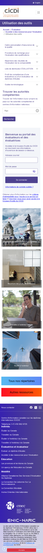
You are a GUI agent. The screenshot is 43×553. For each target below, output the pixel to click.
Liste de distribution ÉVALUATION (19, 69)
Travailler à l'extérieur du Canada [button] (15, 443)
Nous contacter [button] (7, 407)
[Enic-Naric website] (21, 521)
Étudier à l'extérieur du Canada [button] (14, 439)
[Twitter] (36, 407)
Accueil (6, 30)
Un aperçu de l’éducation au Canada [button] (16, 467)
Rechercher (9, 119)
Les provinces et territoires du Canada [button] (17, 463)
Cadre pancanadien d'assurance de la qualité (19, 46)
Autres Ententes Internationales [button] (14, 492)
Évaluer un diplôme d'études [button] (13, 451)
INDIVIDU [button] (5, 426)
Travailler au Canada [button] (10, 435)
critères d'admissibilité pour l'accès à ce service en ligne (20, 196)
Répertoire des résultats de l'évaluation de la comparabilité (18, 62)
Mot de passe (11, 166)
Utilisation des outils (13, 34)
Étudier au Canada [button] (9, 431)
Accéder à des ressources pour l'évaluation (23, 32)
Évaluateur (16, 30)
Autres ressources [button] (21, 392)
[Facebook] (31, 407)
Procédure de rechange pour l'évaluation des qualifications (17, 54)
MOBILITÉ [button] (5, 471)
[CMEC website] (21, 509)
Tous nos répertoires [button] (21, 381)
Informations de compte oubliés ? (19, 187)
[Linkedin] (40, 407)
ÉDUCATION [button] (6, 459)
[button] (11, 12)
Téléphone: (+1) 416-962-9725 (14, 424)
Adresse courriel (12, 155)
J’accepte (21, 550)
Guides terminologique (14, 84)
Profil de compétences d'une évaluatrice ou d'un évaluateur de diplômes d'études (19, 76)
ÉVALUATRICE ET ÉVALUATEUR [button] (14, 446)
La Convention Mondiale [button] (11, 488)
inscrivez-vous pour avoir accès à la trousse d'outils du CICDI (21, 200)
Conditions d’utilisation (11, 543)
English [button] (37, 3)
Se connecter (21, 180)
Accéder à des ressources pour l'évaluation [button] (19, 455)
